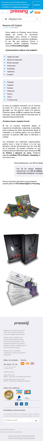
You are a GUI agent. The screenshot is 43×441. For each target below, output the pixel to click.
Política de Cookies (28, 436)
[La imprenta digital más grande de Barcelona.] (19, 12)
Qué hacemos (6, 27)
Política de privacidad (15, 438)
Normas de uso (29, 438)
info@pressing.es (9, 372)
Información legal (14, 436)
